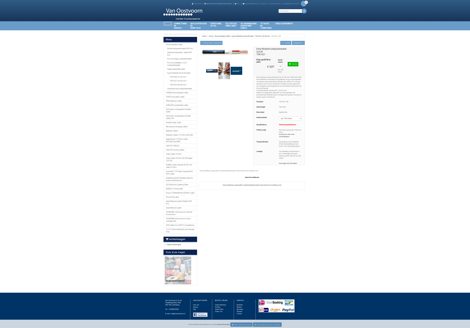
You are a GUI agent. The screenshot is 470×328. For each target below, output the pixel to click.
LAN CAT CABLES (172, 146)
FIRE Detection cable (174, 101)
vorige (287, 43)
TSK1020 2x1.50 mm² (178, 77)
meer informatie (223, 324)
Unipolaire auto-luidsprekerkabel (179, 89)
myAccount (275, 4)
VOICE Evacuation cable (175, 97)
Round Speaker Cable (222, 36)
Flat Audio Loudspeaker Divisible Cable (178, 110)
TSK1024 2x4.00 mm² (178, 85)
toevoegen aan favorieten (288, 163)
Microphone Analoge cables (177, 127)
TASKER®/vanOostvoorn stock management (178, 220)
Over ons (196, 305)
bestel (294, 64)
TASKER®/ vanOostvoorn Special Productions (179, 213)
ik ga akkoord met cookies (268, 324)
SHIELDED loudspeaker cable (177, 105)
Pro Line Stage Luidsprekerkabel (179, 59)
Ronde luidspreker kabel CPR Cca (180, 49)
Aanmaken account (291, 4)
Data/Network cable (173, 208)
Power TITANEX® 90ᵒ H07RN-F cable (180, 193)
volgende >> (298, 43)
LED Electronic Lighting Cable (177, 185)
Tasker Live (219, 311)
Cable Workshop (220, 305)
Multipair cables (172, 131)
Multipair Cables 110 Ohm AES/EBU (179, 135)
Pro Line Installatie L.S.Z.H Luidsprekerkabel (177, 64)
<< (211, 43)
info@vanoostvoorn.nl (175, 281)
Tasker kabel (219, 309)
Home (167, 23)
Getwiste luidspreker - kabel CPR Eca (179, 53)
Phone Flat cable (172, 197)
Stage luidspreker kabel (176, 69)
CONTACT (264, 4)
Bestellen (240, 305)
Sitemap (239, 311)
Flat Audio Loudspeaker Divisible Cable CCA (178, 117)
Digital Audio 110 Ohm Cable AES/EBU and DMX (177, 140)
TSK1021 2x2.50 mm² (178, 81)
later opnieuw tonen (242, 324)
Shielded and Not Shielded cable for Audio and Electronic (179, 179)
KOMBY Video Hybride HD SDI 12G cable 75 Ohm (179, 166)
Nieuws (195, 307)
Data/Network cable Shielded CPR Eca (179, 202)
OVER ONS (197, 4)
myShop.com (255, 177)
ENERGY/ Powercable (174, 189)
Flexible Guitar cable (173, 122)
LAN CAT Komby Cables (175, 150)
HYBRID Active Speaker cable (177, 93)
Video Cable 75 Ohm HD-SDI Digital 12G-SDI (179, 159)
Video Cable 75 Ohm (174, 154)
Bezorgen (240, 309)
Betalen (239, 307)
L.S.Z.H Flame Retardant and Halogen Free (180, 230)
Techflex (217, 307)
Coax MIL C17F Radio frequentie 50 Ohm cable (179, 172)
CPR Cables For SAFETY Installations (180, 225)
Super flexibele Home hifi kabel (178, 73)
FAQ (238, 4)
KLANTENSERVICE (251, 4)
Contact (239, 314)
